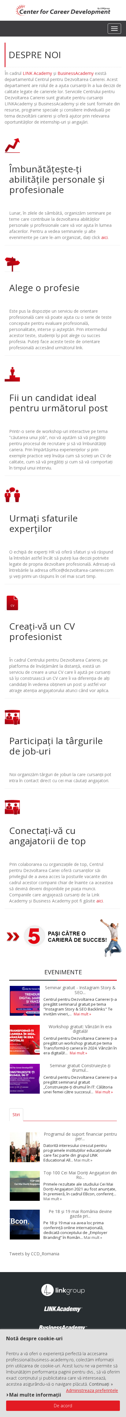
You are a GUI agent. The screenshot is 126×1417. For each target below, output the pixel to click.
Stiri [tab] (16, 1114)
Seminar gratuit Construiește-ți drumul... (80, 1068)
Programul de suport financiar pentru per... (80, 1136)
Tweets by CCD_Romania (34, 1254)
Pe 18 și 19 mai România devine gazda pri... (80, 1213)
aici (104, 237)
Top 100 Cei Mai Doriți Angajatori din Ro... (80, 1175)
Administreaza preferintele (92, 1390)
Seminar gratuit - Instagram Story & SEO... (80, 990)
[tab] (27, 1114)
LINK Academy (37, 73)
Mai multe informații (35, 1395)
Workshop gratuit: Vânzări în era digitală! (80, 1029)
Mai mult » (82, 1014)
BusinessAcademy (75, 73)
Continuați (99, 1384)
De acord (63, 1405)
